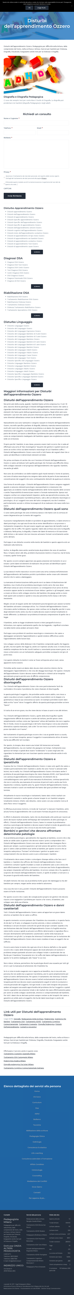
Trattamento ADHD (33, 1021)
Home (37, 1091)
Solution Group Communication (50, 1288)
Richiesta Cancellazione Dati (25, 1286)
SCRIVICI (37, 252)
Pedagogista (49, 1019)
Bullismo (37, 1119)
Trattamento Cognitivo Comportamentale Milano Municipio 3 (34, 1260)
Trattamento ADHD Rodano (35, 1231)
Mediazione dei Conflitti (37, 1181)
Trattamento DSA (18, 1021)
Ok (29, 8)
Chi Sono (37, 1097)
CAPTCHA (7, 188)
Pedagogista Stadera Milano (15, 1061)
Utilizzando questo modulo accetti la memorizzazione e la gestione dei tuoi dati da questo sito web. (32, 183)
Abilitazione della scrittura (37, 1131)
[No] (72, 6)
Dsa (37, 1108)
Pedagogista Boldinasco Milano (36, 1235)
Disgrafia (17, 1019)
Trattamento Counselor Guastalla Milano (19, 1053)
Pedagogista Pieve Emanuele (35, 1267)
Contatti (37, 1193)
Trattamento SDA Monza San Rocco (36, 1226)
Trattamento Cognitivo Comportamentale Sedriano (24, 1068)
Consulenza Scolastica (37, 1148)
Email (40, 128)
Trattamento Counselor (28, 1024)
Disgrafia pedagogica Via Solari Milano (19, 1064)
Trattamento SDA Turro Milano (36, 1245)
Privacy (7, 172)
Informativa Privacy (10, 1286)
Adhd (37, 1114)
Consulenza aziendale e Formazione (37, 1159)
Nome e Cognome (11, 118)
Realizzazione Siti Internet (11, 1288)
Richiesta (8, 138)
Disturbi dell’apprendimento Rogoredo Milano (35, 1249)
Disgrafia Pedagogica (46, 1024)
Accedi (47, 1286)
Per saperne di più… (37, 1198)
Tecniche (37, 1125)
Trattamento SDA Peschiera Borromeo (35, 1240)
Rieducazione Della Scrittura (32, 1019)
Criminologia (37, 1170)
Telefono (8, 128)
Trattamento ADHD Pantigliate (36, 1255)
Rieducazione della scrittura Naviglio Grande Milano (35, 1220)
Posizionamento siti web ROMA (30, 1288)
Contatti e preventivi (28, 1027)
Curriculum (37, 1103)
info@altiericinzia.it (14, 1261)
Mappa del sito (39, 1286)
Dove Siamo (37, 1187)
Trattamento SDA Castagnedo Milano (18, 1057)
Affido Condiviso (37, 1164)
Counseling (37, 1176)
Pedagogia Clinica (37, 1136)
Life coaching (37, 1153)
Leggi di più (41, 8)
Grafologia (37, 1142)
